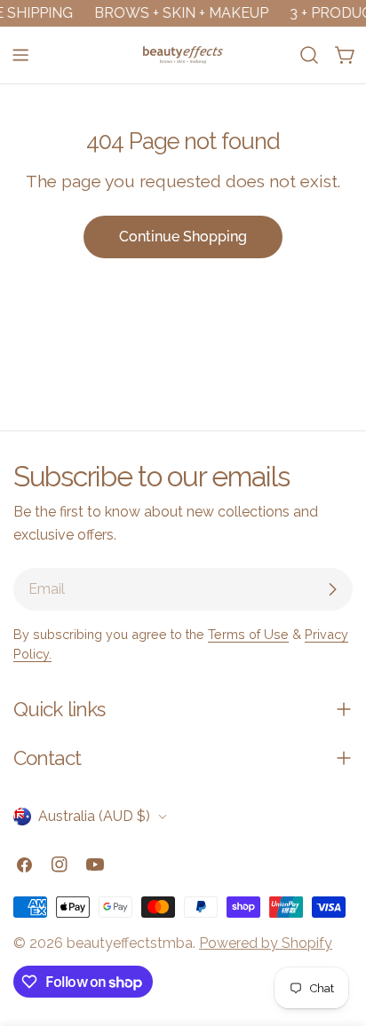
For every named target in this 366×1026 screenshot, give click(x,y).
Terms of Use (248, 634)
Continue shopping (183, 236)
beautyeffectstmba (130, 943)
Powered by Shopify (265, 943)
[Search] (309, 55)
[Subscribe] (332, 589)
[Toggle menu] (20, 55)
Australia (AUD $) (94, 816)
